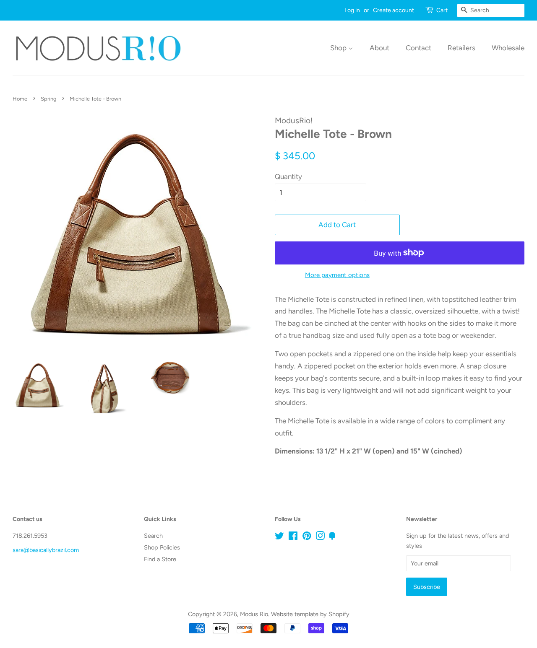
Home (20, 99)
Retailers (461, 48)
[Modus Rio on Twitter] (279, 537)
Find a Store (160, 559)
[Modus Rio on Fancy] (332, 537)
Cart (442, 10)
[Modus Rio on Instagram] (320, 537)
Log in (352, 10)
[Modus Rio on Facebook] (293, 537)
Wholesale (508, 48)
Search (153, 535)
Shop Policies (162, 547)
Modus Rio (254, 614)
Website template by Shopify (310, 614)
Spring (48, 99)
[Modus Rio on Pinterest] (306, 537)
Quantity (288, 176)
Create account (393, 10)
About (379, 48)
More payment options (337, 275)
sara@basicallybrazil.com (46, 550)
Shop (339, 48)
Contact (418, 48)
